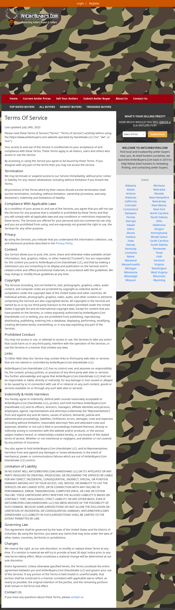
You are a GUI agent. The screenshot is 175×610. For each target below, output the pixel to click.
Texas (159, 252)
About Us (122, 98)
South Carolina (159, 241)
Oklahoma (159, 225)
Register (94, 3)
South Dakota (159, 244)
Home (14, 98)
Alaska (131, 189)
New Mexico (159, 205)
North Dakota (159, 217)
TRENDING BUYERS (98, 107)
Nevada (159, 193)
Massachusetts (131, 264)
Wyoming (159, 280)
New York (159, 209)
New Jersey (159, 201)
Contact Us (140, 98)
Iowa (131, 241)
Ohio (159, 221)
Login (80, 3)
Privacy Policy (64, 243)
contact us (77, 597)
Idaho (130, 229)
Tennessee (159, 248)
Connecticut (130, 209)
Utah (159, 256)
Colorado (130, 205)
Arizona (130, 193)
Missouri (131, 280)
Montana (159, 185)
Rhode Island (159, 237)
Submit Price (157, 134)
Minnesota (130, 272)
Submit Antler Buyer (96, 98)
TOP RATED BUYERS (22, 107)
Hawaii (131, 225)
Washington (159, 268)
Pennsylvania (159, 233)
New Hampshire (159, 197)
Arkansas (130, 197)
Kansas (130, 244)
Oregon (159, 229)
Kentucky (130, 248)
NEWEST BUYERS (71, 107)
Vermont (159, 260)
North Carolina (159, 213)
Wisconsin (159, 276)
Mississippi (130, 276)
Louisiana (131, 252)
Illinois (131, 233)
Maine (131, 256)
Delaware (131, 213)
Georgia (131, 221)
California (131, 201)
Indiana (130, 237)
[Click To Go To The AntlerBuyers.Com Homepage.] (32, 17)
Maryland (131, 260)
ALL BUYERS (47, 107)
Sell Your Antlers (67, 98)
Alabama (130, 185)
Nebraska (159, 189)
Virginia (159, 264)
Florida (130, 217)
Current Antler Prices (37, 98)
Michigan (130, 268)
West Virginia (159, 272)
